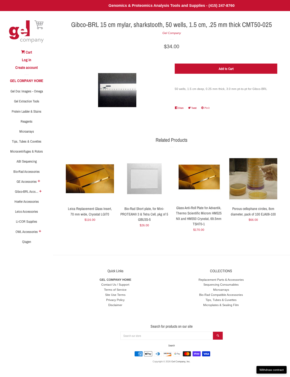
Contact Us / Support (115, 284)
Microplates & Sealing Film (221, 305)
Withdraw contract (271, 369)
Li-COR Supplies (26, 221)
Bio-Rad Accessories (26, 171)
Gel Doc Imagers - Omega (26, 91)
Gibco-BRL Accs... (26, 191)
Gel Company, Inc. (180, 361)
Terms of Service (115, 289)
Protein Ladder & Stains (26, 111)
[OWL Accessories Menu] (40, 232)
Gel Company (171, 33)
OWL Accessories (26, 231)
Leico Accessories (26, 211)
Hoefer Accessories (26, 201)
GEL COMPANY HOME (26, 80)
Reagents (26, 121)
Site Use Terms (115, 294)
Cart (28, 52)
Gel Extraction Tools (26, 101)
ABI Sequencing (27, 161)
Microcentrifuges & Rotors (26, 151)
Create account (26, 67)
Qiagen (26, 241)
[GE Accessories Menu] (39, 181)
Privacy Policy (115, 300)
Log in (26, 59)
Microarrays (26, 131)
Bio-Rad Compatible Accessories (221, 294)
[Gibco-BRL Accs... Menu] (40, 192)
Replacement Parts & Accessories (221, 279)
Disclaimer (115, 305)
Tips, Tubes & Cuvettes (26, 141)
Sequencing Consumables (221, 284)
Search (171, 345)
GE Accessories (27, 181)
